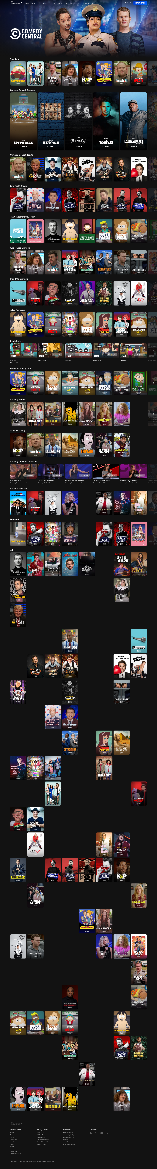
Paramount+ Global (15, 1153)
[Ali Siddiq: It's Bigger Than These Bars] (87, 564)
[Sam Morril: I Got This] (87, 1023)
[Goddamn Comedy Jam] (87, 768)
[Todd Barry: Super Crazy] (53, 1074)
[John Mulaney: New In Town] (104, 844)
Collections (13, 1139)
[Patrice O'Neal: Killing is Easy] (53, 972)
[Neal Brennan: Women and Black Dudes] (53, 946)
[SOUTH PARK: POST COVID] (139, 997)
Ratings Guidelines (68, 1137)
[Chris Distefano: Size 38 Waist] (87, 641)
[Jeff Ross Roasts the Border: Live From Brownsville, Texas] (104, 819)
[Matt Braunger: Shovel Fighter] (53, 921)
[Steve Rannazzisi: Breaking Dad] (139, 1023)
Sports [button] (78, 3)
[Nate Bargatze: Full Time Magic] (18, 946)
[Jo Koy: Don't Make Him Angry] (18, 844)
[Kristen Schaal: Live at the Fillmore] (18, 895)
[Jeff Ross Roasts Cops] (70, 819)
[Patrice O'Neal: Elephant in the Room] (35, 972)
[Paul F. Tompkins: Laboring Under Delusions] (70, 972)
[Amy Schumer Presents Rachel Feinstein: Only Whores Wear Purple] (139, 564)
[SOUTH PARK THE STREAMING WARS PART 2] (18, 1023)
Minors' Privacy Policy (43, 1142)
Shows (12, 1135)
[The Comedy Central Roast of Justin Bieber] (139, 666)
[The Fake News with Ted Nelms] (70, 768)
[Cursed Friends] (139, 692)
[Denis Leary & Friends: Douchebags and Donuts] (35, 743)
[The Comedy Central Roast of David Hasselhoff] (87, 666)
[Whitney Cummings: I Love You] (104, 1099)
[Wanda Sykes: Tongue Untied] (87, 1099)
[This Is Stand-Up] (18, 1074)
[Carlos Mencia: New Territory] (35, 641)
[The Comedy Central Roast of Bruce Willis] (53, 666)
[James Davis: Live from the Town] (104, 794)
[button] (18, 73)
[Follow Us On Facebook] (91, 1133)
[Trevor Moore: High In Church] (104, 1074)
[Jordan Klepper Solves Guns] (18, 870)
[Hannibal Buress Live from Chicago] (139, 768)
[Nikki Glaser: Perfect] (104, 946)
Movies (12, 1137)
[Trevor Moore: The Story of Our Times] (122, 1074)
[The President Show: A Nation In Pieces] (122, 972)
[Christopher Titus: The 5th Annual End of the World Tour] (122, 641)
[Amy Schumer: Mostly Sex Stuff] (35, 590)
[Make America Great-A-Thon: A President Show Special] (18, 921)
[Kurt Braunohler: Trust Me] (53, 895)
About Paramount (68, 1142)
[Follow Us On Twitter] (96, 1133)
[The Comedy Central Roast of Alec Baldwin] (18, 666)
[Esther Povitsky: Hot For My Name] (18, 768)
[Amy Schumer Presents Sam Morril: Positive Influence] (18, 590)
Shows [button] (35, 3)
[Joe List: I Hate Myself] (70, 844)
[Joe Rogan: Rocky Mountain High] (87, 844)
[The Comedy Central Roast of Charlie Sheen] (70, 666)
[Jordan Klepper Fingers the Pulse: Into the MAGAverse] (70, 870)
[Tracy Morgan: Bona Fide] (87, 1074)
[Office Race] (139, 946)
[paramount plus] (16, 3)
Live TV (69, 3)
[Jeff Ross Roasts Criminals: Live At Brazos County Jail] (87, 819)
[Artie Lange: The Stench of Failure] (104, 590)
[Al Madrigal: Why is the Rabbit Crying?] (70, 564)
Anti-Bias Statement (69, 1144)
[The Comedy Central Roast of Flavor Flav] (104, 666)
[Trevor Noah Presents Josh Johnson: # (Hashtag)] (139, 1074)
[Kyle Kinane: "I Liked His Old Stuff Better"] (87, 895)
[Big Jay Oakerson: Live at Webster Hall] (35, 615)
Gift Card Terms (41, 1135)
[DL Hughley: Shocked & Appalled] (18, 717)
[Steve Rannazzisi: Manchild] (18, 1048)
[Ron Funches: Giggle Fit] (35, 997)
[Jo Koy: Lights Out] (35, 844)
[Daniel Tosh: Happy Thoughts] (87, 717)
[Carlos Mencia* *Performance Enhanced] (18, 641)
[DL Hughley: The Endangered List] (35, 717)
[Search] (93, 3)
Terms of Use (40, 1132)
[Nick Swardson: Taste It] (87, 946)
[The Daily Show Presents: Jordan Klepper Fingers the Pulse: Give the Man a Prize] (122, 1048)
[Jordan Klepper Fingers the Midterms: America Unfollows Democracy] (53, 870)
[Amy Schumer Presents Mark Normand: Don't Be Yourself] (122, 564)
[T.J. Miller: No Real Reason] (53, 1048)
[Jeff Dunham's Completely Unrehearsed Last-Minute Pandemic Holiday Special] (18, 819)
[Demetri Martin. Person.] (139, 717)
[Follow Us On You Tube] (102, 1133)
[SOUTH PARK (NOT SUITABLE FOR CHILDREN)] (53, 1023)
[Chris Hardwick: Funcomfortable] (104, 641)
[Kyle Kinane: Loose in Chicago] (104, 895)
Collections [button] (57, 3)
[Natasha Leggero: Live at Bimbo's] (139, 921)
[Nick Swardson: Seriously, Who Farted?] (70, 946)
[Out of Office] (18, 972)
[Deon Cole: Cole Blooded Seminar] (53, 743)
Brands (12, 1146)
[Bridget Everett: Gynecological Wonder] (87, 615)
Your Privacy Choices (43, 1139)
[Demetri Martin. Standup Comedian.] (18, 743)
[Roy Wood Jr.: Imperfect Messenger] (70, 997)
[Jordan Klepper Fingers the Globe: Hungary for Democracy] (35, 870)
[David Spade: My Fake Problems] (122, 717)
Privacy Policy (41, 1137)
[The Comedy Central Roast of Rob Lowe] (35, 692)
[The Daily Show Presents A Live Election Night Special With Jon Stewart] (53, 717)
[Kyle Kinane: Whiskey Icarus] (122, 895)
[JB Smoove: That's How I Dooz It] (87, 794)
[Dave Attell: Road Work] (104, 717)
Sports (12, 1144)
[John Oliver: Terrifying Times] (139, 844)
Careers (65, 1139)
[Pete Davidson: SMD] (87, 972)
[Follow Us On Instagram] (107, 1133)
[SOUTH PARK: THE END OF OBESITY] (70, 1023)
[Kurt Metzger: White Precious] (70, 895)
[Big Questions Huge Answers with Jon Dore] (53, 615)
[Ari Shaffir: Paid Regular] (87, 590)
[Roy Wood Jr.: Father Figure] (53, 997)
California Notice (41, 1144)
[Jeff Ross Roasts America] (53, 819)
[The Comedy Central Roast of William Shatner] (53, 692)
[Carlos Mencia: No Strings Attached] (53, 641)
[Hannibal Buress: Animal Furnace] (122, 768)
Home (27, 3)
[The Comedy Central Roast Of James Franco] (122, 666)
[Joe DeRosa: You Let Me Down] (53, 844)
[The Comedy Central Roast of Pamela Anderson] (18, 692)
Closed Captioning (68, 1135)
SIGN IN (128, 3)
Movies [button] (45, 3)
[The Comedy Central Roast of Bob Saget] (35, 666)
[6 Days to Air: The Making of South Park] (18, 564)
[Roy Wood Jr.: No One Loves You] (87, 997)
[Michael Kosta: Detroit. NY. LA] (70, 921)
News (87, 3)
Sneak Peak (13, 1151)
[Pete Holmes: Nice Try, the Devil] (104, 972)
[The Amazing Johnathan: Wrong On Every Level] (104, 564)
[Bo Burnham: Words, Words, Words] (70, 615)
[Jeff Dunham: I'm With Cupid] (139, 794)
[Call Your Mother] (139, 615)
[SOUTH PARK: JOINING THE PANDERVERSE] (35, 1023)
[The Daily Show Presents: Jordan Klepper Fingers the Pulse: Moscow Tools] (87, 870)
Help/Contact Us (68, 1132)
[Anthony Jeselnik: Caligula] (70, 590)
